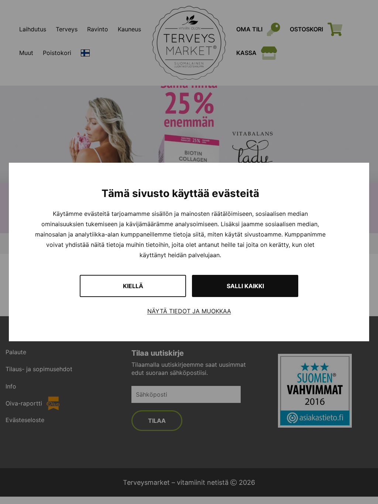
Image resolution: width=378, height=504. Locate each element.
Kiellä (133, 286)
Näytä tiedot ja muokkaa (189, 311)
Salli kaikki (245, 286)
